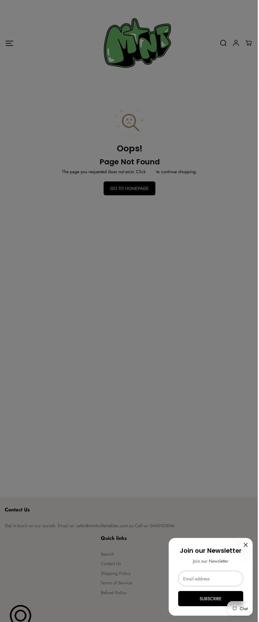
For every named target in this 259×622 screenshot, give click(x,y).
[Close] (246, 545)
